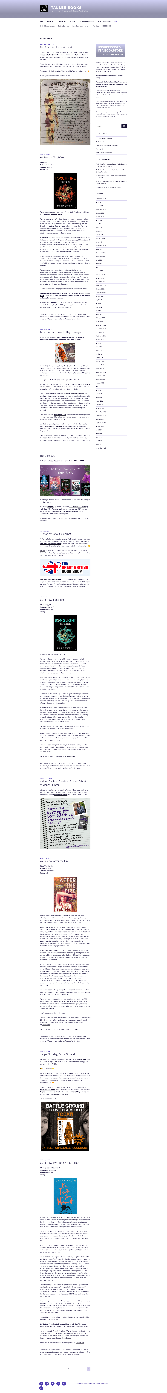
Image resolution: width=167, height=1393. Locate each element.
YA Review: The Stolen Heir (104, 166)
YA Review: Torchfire (52, 157)
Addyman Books (60, 415)
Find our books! (61, 21)
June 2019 (99, 433)
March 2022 (99, 314)
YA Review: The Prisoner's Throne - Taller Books (110, 164)
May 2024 (99, 227)
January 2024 (100, 242)
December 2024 (101, 209)
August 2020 (100, 383)
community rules (114, 84)
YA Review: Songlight (52, 599)
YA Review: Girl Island (114, 187)
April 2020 (99, 397)
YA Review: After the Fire (54, 860)
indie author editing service (76, 1092)
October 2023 (100, 253)
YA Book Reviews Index (47, 26)
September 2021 (101, 336)
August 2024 (100, 216)
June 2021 (99, 347)
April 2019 (99, 441)
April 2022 (99, 310)
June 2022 (99, 303)
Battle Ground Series (47, 1089)
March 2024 (100, 235)
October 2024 (100, 213)
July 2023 (99, 260)
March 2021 (99, 357)
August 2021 (100, 339)
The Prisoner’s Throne (77, 507)
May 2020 (99, 394)
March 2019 (99, 444)
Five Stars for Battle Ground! (56, 47)
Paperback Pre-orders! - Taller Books (107, 181)
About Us (96, 26)
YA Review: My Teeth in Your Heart (60, 1162)
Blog (115, 21)
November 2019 (101, 415)
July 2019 (99, 430)
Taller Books (66, 8)
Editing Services (63, 26)
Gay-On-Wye (71, 366)
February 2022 (100, 318)
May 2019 (99, 437)
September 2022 (101, 292)
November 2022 (101, 285)
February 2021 (100, 361)
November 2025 (101, 198)
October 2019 (100, 419)
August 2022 (100, 296)
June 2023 (99, 263)
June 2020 (99, 390)
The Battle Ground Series (86, 21)
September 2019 (101, 422)
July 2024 (99, 220)
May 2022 (99, 307)
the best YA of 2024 (76, 461)
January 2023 (100, 278)
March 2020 (100, 401)
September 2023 (101, 256)
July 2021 (99, 343)
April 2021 (99, 354)
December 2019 (101, 412)
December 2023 (101, 245)
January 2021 (100, 365)
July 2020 (99, 386)
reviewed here (56, 214)
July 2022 (99, 300)
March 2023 (100, 271)
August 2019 (100, 426)
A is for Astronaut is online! (55, 533)
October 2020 (100, 376)
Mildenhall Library (60, 795)
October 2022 (100, 289)
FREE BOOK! (106, 26)
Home (41, 21)
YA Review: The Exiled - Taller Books (107, 175)
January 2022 (100, 321)
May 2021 (99, 350)
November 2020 (101, 372)
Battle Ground (52, 55)
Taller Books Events (104, 21)
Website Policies (81, 1383)
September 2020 (101, 379)
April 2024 (99, 231)
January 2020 (100, 408)
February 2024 (100, 238)
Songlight (50, 507)
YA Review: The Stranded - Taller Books (108, 170)
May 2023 (99, 267)
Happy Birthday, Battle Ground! (57, 1054)
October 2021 (100, 332)
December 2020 (101, 368)
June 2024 (99, 224)
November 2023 (101, 249)
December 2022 (101, 282)
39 (68, 1368)
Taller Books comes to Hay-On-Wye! (60, 332)
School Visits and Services (80, 26)
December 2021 (101, 325)
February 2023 (100, 274)
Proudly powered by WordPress (98, 1383)
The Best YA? (47, 455)
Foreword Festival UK (61, 1094)
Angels (72, 21)
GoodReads (46, 752)
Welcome (50, 21)
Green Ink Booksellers (53, 426)
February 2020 (100, 404)
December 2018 (101, 448)
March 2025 (100, 206)
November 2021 (101, 329)
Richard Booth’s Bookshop (74, 394)
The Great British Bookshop (50, 544)
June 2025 (99, 202)
